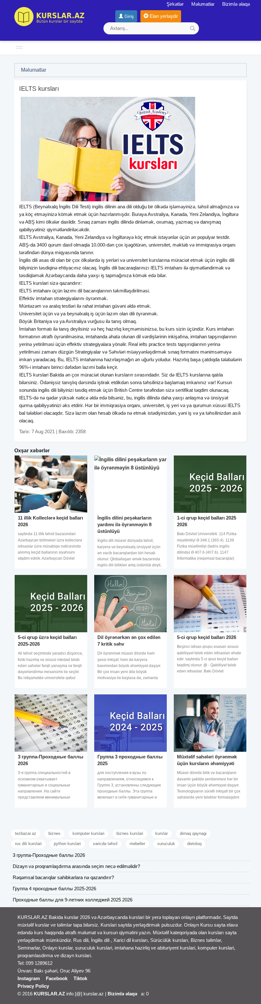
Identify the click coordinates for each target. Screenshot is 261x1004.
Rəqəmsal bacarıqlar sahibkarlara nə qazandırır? (63, 877)
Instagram (29, 978)
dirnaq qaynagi (193, 833)
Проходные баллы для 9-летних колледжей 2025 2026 (72, 899)
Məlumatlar (203, 4)
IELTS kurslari (33, 283)
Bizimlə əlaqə (236, 4)
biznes (54, 833)
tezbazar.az (25, 833)
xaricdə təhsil (105, 843)
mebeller (137, 843)
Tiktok (80, 978)
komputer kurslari (88, 833)
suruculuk (166, 843)
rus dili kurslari (28, 843)
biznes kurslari (129, 833)
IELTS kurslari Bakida (41, 374)
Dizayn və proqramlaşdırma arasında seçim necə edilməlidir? (76, 866)
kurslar (161, 833)
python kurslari (67, 843)
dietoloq (194, 843)
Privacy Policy (33, 986)
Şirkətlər (175, 4)
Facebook (56, 978)
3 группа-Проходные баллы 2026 (49, 855)
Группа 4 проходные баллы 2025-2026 (54, 888)
